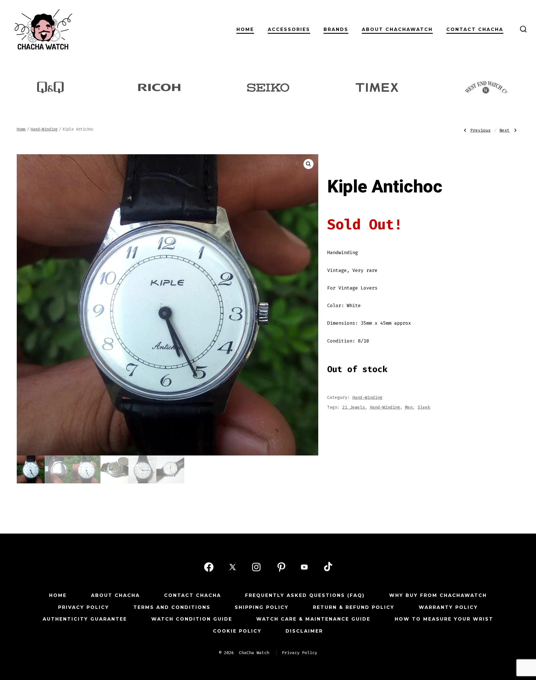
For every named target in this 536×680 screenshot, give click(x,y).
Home (245, 29)
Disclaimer (304, 631)
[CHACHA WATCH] (82, 29)
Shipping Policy (262, 607)
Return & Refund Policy (353, 607)
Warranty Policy (448, 607)
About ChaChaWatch (397, 29)
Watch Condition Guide (191, 619)
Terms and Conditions (171, 607)
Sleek (424, 407)
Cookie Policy (237, 631)
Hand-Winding (44, 129)
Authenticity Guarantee (85, 619)
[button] (308, 164)
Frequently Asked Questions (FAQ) (305, 595)
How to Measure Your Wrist (444, 619)
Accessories (289, 29)
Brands (336, 29)
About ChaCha (115, 595)
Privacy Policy (83, 607)
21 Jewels (353, 407)
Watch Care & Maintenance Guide (313, 619)
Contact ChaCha (474, 29)
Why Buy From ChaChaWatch (438, 595)
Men (409, 407)
